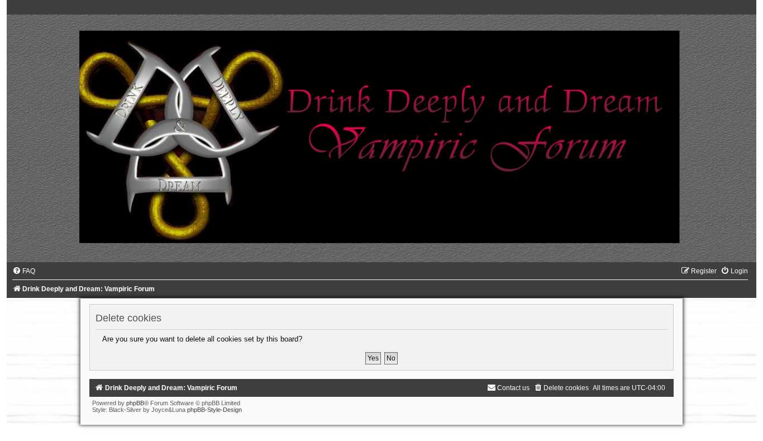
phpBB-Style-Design (214, 409)
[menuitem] (23, 271)
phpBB (135, 403)
